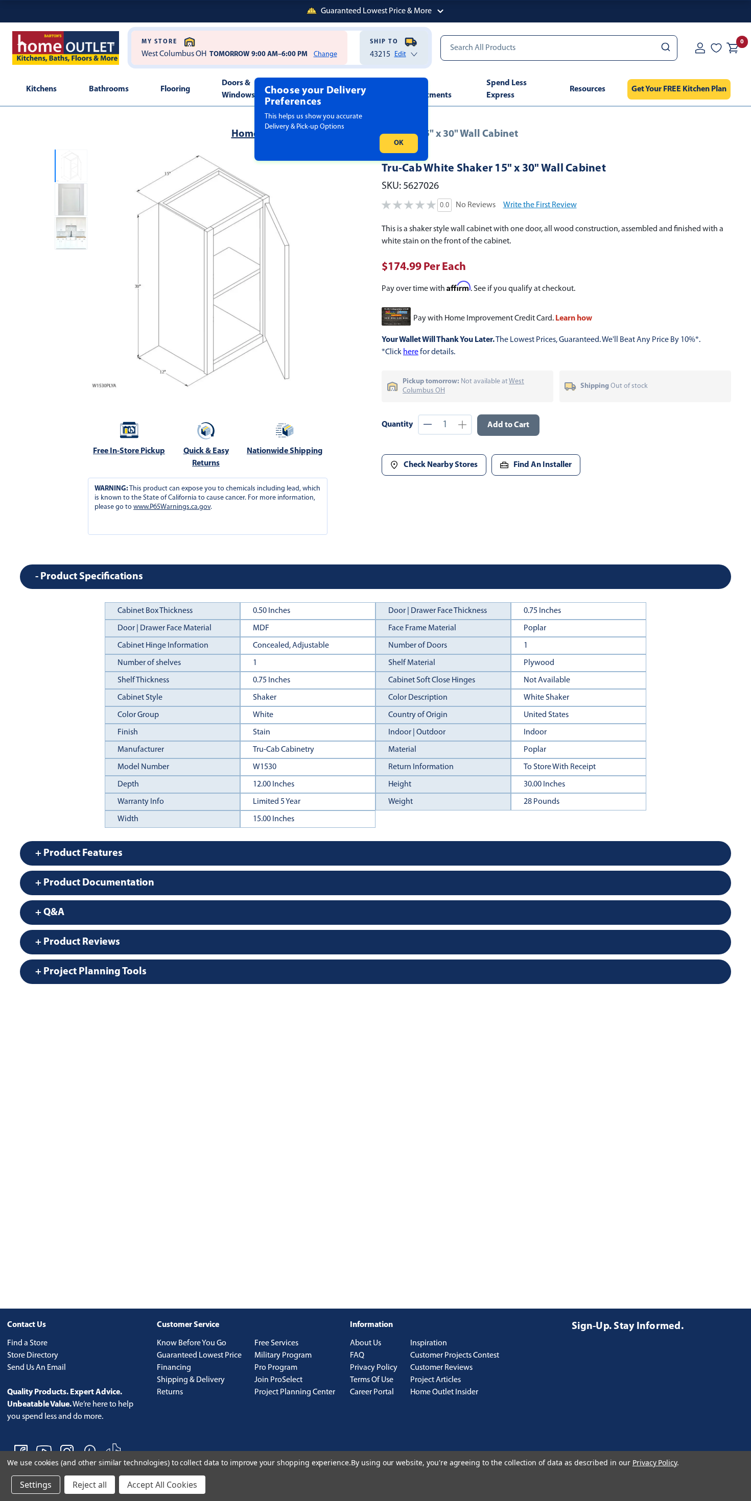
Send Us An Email (36, 1368)
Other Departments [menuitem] (428, 89)
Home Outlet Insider (444, 1392)
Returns (170, 1392)
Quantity (397, 425)
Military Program (283, 1355)
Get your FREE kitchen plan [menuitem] (678, 89)
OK (399, 143)
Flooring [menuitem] (175, 89)
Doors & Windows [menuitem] (238, 89)
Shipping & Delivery (191, 1380)
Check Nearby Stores (441, 465)
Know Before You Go (191, 1343)
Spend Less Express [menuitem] (506, 89)
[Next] (319, 271)
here (410, 352)
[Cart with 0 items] (732, 48)
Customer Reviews (441, 1368)
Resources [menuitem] (587, 89)
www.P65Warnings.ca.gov (171, 507)
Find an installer (542, 465)
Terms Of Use (371, 1380)
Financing (174, 1368)
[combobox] (559, 48)
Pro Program (275, 1368)
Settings (36, 1484)
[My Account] (700, 47)
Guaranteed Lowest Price (199, 1355)
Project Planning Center (294, 1392)
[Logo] (65, 48)
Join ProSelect (278, 1380)
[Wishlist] (716, 47)
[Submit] (665, 48)
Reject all (90, 1484)
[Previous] (104, 271)
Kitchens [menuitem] (41, 89)
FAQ (357, 1355)
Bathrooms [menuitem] (109, 89)
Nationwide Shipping (284, 451)
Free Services (276, 1343)
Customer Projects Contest (454, 1355)
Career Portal (372, 1392)
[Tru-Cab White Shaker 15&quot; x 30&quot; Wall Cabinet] (211, 271)
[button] (375, 11)
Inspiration (428, 1343)
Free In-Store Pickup (129, 451)
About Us (365, 1343)
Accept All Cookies (162, 1484)
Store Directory (32, 1355)
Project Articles (435, 1380)
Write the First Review (540, 205)
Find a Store (27, 1343)
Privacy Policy (373, 1368)
